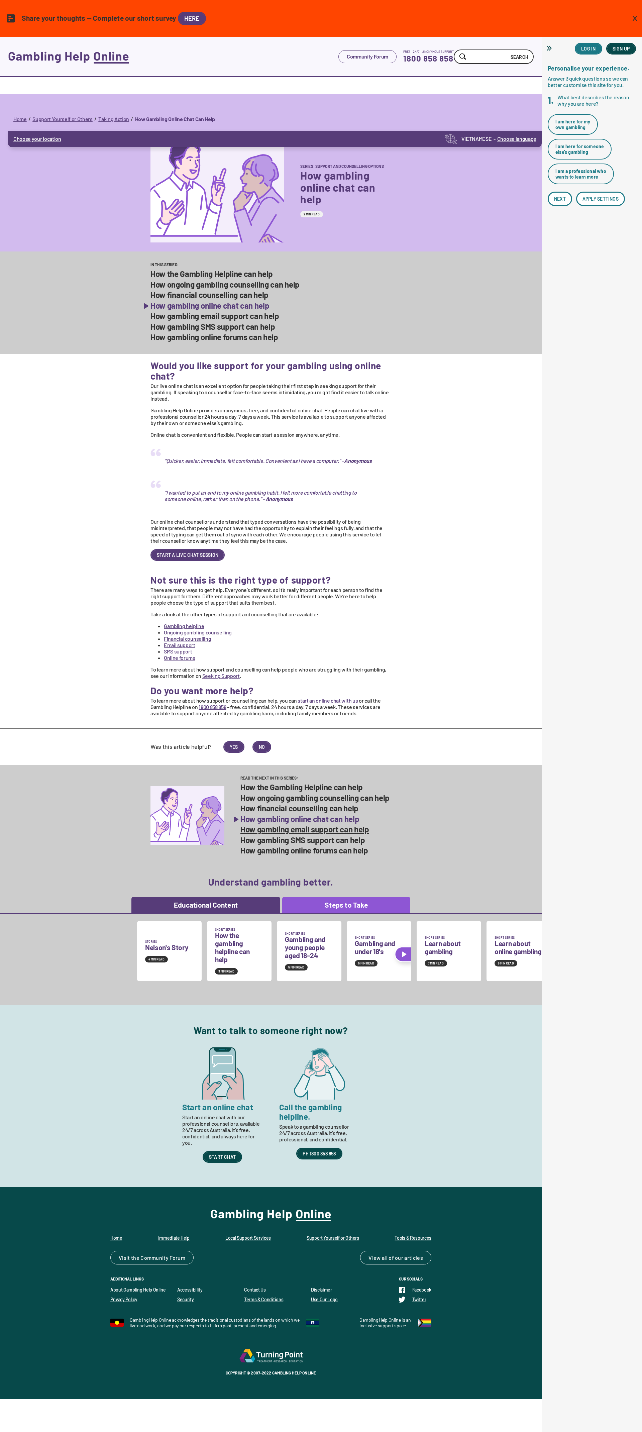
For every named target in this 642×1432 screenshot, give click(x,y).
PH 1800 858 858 (319, 1153)
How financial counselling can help (209, 295)
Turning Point (271, 1355)
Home (20, 119)
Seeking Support (221, 676)
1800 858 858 (428, 58)
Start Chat (222, 1157)
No (262, 747)
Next (560, 199)
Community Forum (367, 56)
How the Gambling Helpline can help (211, 274)
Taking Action (113, 119)
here (192, 18)
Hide (550, 48)
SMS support (178, 651)
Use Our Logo (324, 1299)
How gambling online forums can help (214, 337)
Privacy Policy (123, 1299)
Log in (588, 49)
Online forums (179, 657)
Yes (234, 747)
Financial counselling (187, 638)
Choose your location (37, 138)
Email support (179, 645)
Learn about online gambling (518, 947)
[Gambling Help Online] (173, 56)
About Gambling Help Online (138, 1290)
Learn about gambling (442, 947)
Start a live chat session (187, 555)
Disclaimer (321, 1290)
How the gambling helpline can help (232, 947)
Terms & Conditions (263, 1299)
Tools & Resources (413, 1238)
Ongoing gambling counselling (198, 632)
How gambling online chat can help (209, 305)
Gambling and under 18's (375, 947)
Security (185, 1299)
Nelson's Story (167, 947)
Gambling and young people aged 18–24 (305, 947)
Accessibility (190, 1290)
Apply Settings (600, 199)
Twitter (419, 1299)
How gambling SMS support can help (212, 326)
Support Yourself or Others (62, 119)
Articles (413, 1257)
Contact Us (255, 1290)
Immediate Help (174, 1238)
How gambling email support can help (214, 316)
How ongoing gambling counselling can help (225, 284)
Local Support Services (248, 1238)
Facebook (421, 1290)
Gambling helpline (184, 626)
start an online (328, 700)
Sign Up (621, 49)
